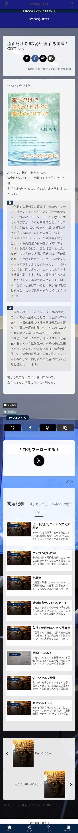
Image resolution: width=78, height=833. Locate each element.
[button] (51, 58)
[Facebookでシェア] (35, 58)
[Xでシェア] (26, 58)
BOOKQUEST (39, 4)
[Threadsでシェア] (43, 58)
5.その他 (12, 405)
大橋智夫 (12, 412)
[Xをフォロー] (39, 460)
